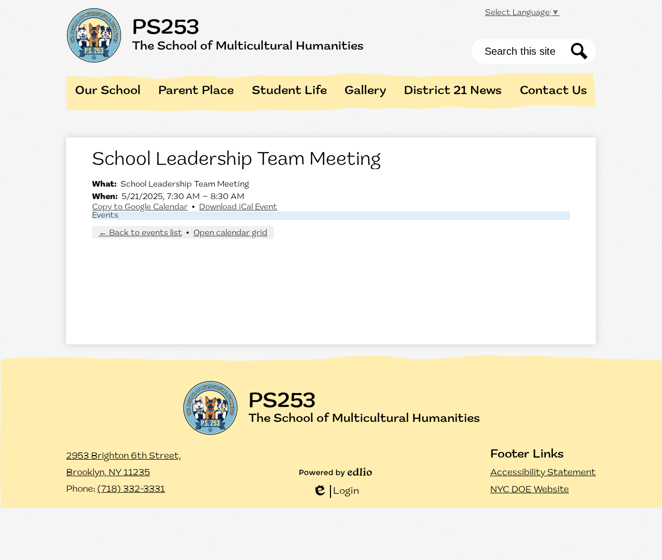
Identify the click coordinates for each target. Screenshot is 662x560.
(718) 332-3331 (131, 489)
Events (105, 215)
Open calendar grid (230, 233)
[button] (108, 91)
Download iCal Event (238, 207)
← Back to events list (140, 233)
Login (335, 492)
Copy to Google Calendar (140, 207)
